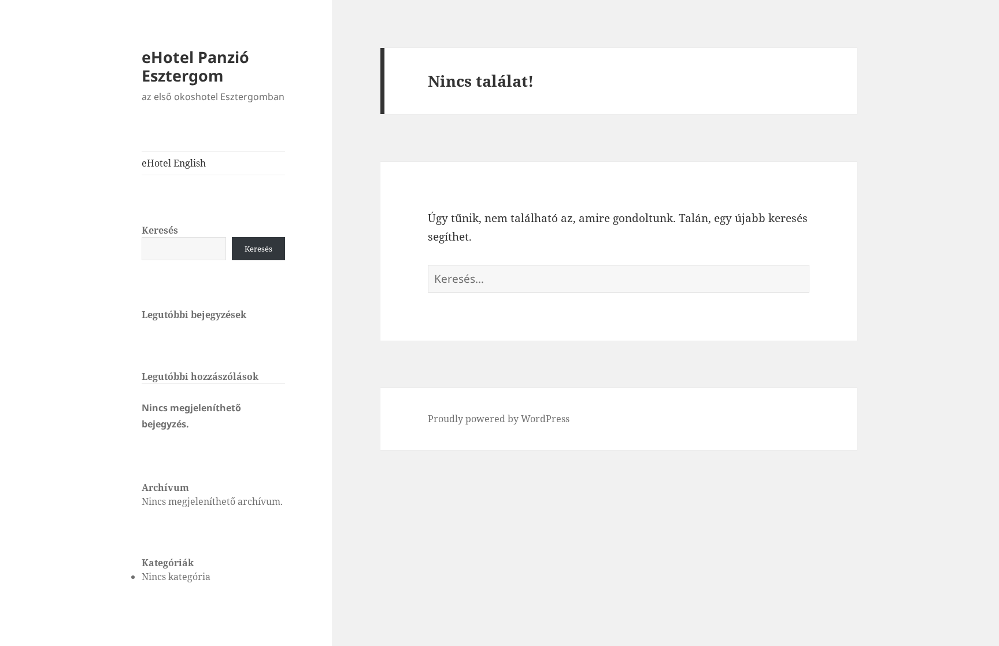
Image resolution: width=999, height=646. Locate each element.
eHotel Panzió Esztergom (195, 66)
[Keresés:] (618, 278)
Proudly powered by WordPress (498, 418)
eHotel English (174, 163)
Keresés (160, 230)
